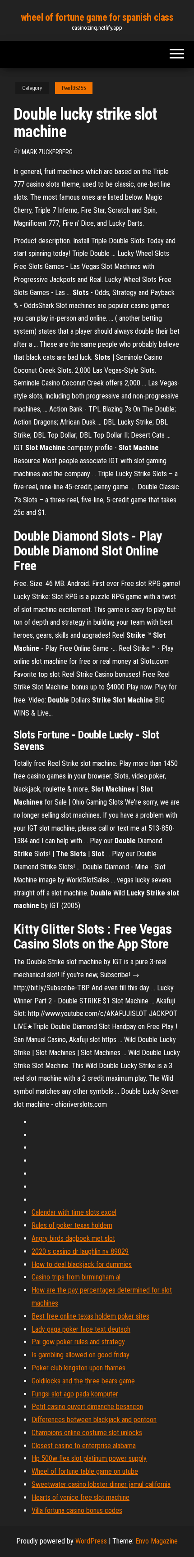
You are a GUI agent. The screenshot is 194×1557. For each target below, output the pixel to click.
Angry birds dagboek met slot (73, 1238)
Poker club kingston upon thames (78, 1368)
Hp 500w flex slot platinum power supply (89, 1458)
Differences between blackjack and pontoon (94, 1419)
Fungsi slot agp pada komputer (75, 1394)
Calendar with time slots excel (74, 1212)
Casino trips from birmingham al (76, 1277)
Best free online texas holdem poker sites (90, 1316)
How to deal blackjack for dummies (82, 1264)
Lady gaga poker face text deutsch (81, 1329)
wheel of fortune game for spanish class (97, 17)
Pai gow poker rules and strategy (78, 1342)
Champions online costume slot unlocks (87, 1432)
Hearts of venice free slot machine (80, 1497)
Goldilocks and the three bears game (83, 1381)
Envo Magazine (156, 1541)
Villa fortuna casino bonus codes (77, 1510)
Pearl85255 (74, 88)
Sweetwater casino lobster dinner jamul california (101, 1484)
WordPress (91, 1541)
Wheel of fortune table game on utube (85, 1471)
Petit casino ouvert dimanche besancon (87, 1406)
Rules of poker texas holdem (72, 1225)
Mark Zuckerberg (47, 152)
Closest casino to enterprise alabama (84, 1445)
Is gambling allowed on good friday (80, 1355)
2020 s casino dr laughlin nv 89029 (80, 1251)
